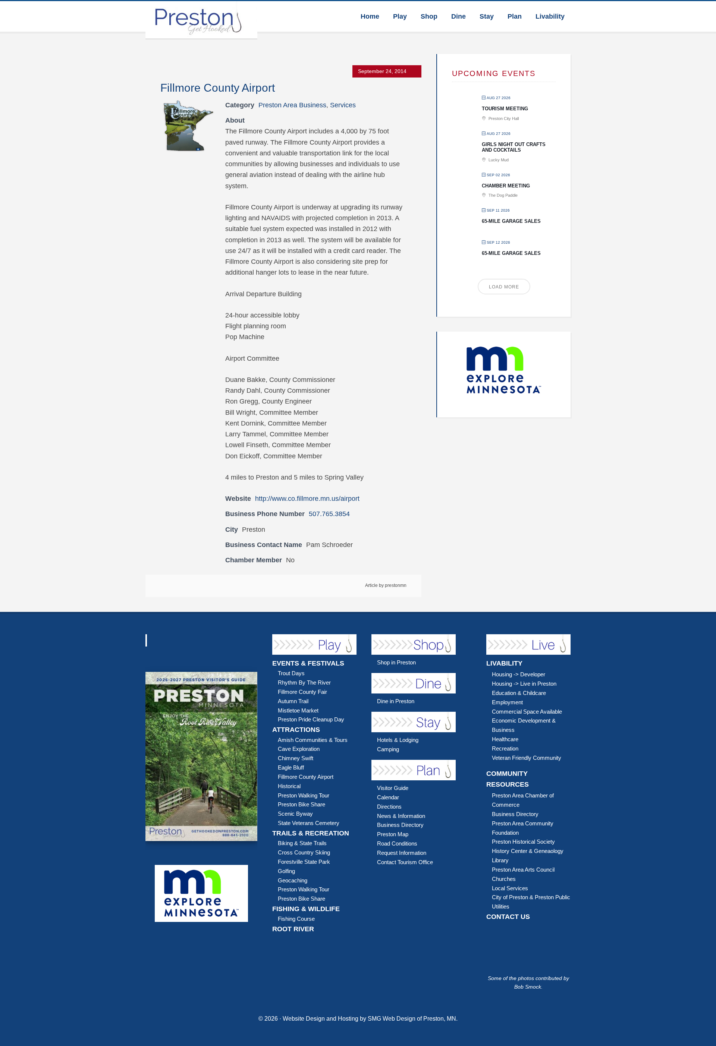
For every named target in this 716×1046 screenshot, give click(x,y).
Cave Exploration (299, 749)
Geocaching (292, 880)
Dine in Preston (395, 701)
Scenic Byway (295, 813)
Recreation (505, 748)
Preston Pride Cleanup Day (311, 719)
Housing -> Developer (518, 674)
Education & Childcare (519, 693)
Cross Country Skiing (304, 852)
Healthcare (505, 739)
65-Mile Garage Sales (511, 221)
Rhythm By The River (304, 682)
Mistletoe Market (298, 710)
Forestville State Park (304, 862)
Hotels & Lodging (397, 740)
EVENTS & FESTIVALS (308, 663)
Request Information (401, 853)
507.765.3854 (329, 514)
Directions (389, 806)
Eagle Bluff (291, 767)
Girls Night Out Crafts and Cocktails (514, 147)
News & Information (401, 816)
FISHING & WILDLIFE (306, 909)
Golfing (286, 871)
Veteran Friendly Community (526, 758)
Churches (504, 879)
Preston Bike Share (301, 804)
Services (343, 105)
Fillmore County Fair (302, 692)
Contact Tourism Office (405, 862)
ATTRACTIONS (296, 729)
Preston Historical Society (523, 841)
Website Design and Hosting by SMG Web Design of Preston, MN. (370, 1018)
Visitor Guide (392, 788)
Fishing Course (296, 919)
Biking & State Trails (302, 843)
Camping (388, 749)
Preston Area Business (292, 105)
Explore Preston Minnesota (201, 19)
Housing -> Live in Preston (524, 683)
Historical (289, 786)
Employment (507, 702)
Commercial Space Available (527, 711)
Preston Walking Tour (303, 795)
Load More (504, 287)
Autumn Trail (293, 701)
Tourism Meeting (505, 108)
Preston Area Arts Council (523, 869)
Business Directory (400, 825)
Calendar (388, 797)
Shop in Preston (396, 662)
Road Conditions (397, 843)
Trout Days (291, 673)
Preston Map (392, 834)
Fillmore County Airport (305, 777)
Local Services (510, 888)
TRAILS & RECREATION (310, 833)
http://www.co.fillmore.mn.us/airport (307, 498)
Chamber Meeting (506, 186)
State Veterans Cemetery (308, 823)
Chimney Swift (295, 758)
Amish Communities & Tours (313, 740)
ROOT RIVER (293, 929)
